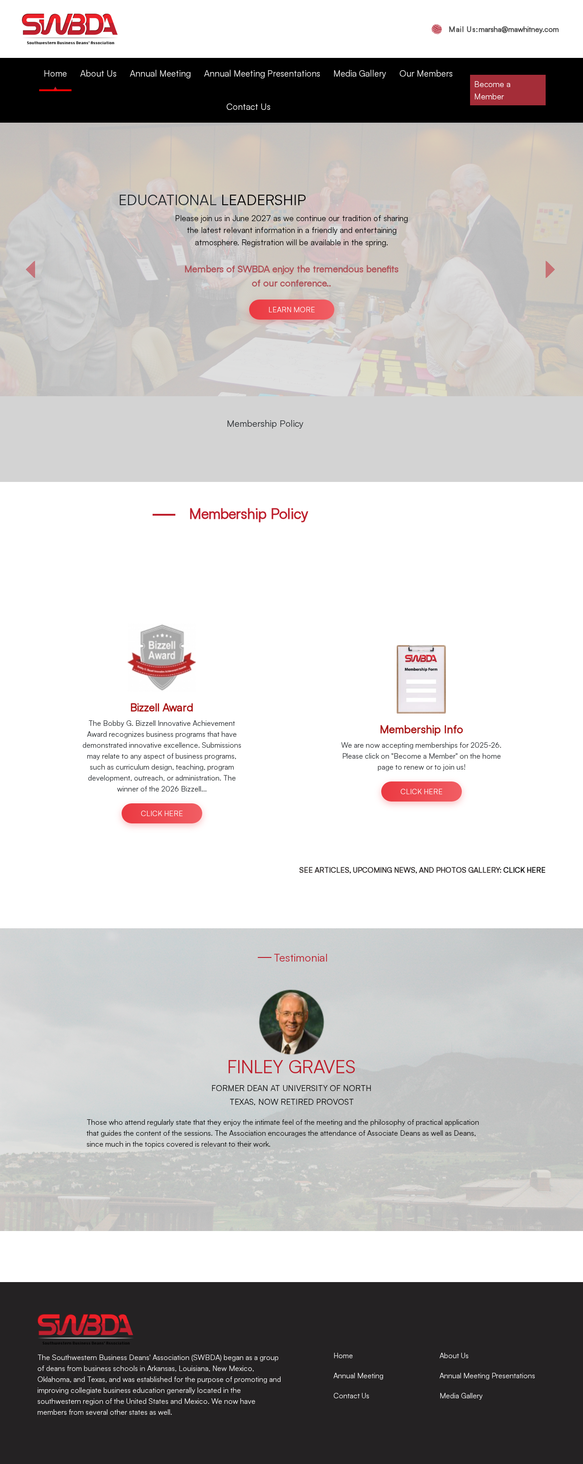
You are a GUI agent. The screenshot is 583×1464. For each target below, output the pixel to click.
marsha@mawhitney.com (504, 29)
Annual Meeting (160, 73)
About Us (98, 73)
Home (55, 73)
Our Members (426, 73)
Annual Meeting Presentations (262, 73)
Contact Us (248, 106)
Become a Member (492, 90)
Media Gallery (359, 73)
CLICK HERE (292, 241)
